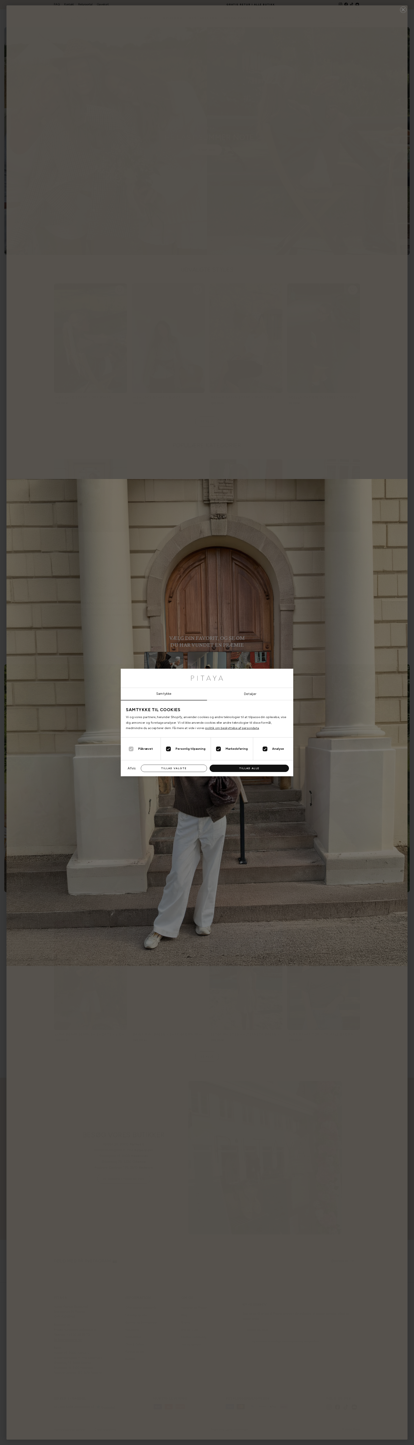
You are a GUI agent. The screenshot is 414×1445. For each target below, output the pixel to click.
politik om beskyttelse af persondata (232, 728)
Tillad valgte (174, 768)
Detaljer (250, 694)
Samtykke (164, 694)
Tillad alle (249, 768)
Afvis (132, 768)
